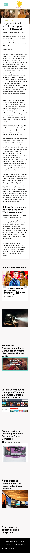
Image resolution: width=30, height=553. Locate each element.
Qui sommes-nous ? (12, 541)
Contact (22, 541)
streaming (17, 442)
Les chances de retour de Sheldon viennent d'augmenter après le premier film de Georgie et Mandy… (15, 291)
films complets (9, 442)
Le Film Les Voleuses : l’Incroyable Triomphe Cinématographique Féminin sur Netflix (13, 393)
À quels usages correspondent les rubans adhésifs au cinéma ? (12, 485)
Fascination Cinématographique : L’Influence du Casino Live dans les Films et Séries (13, 350)
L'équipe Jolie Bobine (9, 32)
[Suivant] (25, 286)
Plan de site (8, 544)
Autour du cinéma (7, 20)
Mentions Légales (19, 544)
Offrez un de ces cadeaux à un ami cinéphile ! (11, 530)
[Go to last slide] (4, 286)
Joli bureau (11, 548)
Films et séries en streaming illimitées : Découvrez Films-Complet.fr (13, 435)
